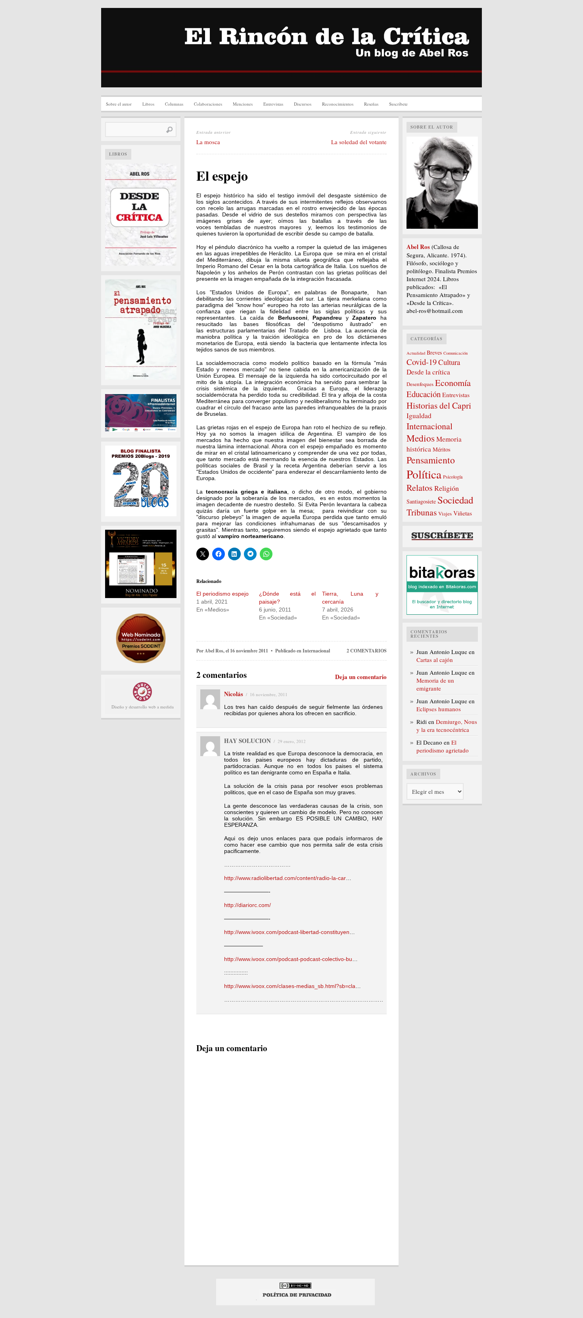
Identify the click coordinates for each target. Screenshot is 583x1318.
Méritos (442, 449)
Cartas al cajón (434, 660)
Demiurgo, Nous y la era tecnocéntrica (446, 725)
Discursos (302, 104)
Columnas (174, 104)
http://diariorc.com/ (247, 905)
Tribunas (422, 512)
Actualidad (416, 353)
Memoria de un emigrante (435, 684)
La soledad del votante (359, 142)
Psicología (452, 476)
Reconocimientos (337, 104)
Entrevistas (273, 104)
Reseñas (371, 104)
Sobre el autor (119, 104)
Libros (148, 104)
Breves (434, 352)
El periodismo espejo (222, 593)
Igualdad (419, 415)
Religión (446, 488)
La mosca (208, 142)
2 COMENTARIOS (367, 650)
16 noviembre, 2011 (269, 694)
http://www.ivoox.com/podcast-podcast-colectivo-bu (288, 959)
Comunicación (455, 353)
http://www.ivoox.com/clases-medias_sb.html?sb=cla (289, 986)
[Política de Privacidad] (297, 1298)
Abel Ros (214, 650)
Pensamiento (431, 459)
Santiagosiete (421, 501)
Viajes (445, 513)
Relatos (420, 487)
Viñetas (462, 513)
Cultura (449, 362)
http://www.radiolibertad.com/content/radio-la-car (285, 878)
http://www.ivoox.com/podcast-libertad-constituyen (286, 932)
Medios (421, 438)
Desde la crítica (428, 371)
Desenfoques (420, 384)
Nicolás (233, 693)
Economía (453, 382)
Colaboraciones (208, 104)
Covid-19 (422, 361)
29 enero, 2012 (292, 741)
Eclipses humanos (438, 709)
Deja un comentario (361, 676)
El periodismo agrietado (442, 746)
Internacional (316, 650)
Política (424, 474)
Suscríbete (398, 104)
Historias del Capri (439, 405)
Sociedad (455, 499)
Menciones (243, 104)
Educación (424, 393)
